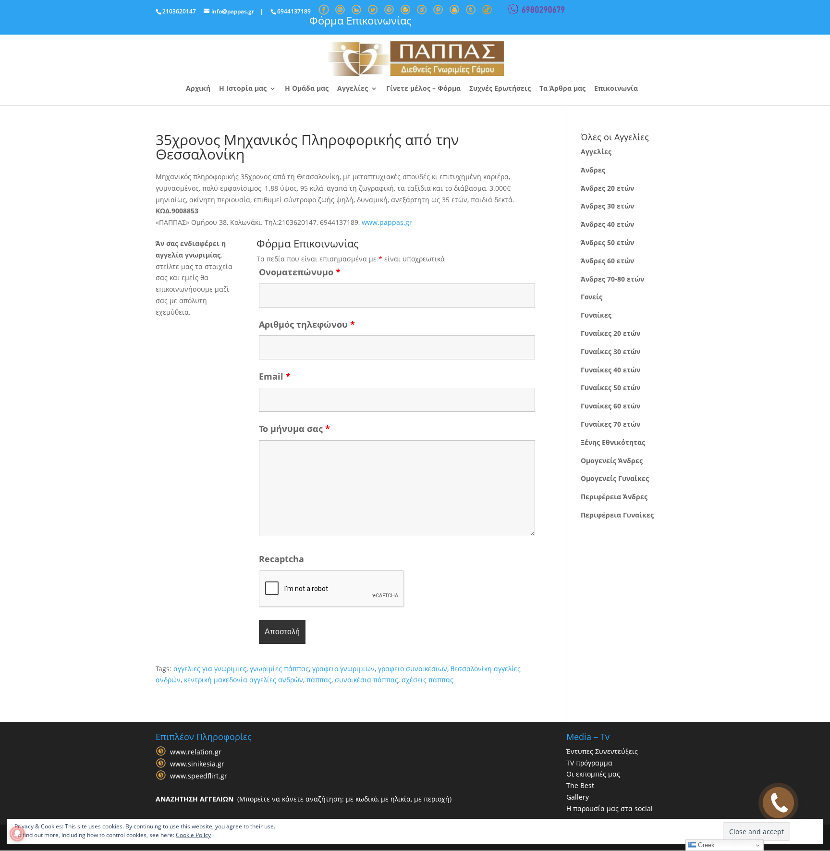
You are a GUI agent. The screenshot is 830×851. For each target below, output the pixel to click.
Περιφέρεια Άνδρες (614, 496)
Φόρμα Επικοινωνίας (360, 20)
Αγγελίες (352, 89)
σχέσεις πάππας (427, 679)
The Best (580, 785)
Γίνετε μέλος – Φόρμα (423, 89)
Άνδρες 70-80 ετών (612, 279)
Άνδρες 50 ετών (607, 242)
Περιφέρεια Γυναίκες (617, 514)
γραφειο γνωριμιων (343, 668)
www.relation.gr (195, 751)
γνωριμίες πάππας (279, 668)
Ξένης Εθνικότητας (613, 442)
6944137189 (294, 11)
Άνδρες (593, 169)
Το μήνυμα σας (294, 428)
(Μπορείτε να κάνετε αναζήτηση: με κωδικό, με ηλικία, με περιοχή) (304, 798)
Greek (705, 845)
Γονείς (591, 296)
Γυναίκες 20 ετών (610, 333)
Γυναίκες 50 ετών (610, 387)
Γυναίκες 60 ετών (610, 405)
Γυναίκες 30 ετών (610, 351)
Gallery (577, 797)
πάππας (318, 679)
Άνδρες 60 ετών (607, 260)
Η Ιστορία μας (243, 89)
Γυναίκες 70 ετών (610, 424)
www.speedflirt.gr (198, 775)
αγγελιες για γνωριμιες (209, 668)
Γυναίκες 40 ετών (610, 369)
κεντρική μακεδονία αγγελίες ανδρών (243, 679)
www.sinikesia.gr (197, 763)
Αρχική (198, 89)
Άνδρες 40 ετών (607, 224)
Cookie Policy (193, 835)
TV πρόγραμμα (589, 762)
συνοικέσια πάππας (366, 679)
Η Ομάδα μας (307, 89)
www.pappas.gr (387, 222)
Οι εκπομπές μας (593, 773)
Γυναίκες (596, 315)
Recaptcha (281, 559)
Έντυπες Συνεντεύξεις (602, 751)
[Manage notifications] (17, 833)
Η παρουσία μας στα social (609, 808)
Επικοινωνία (616, 89)
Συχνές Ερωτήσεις (500, 89)
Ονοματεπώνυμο (300, 272)
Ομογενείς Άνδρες (612, 460)
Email (275, 376)
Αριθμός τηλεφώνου (307, 324)
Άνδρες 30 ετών (607, 205)
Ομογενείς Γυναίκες (615, 478)
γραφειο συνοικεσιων (412, 668)
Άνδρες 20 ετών (607, 188)
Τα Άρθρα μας (562, 89)
